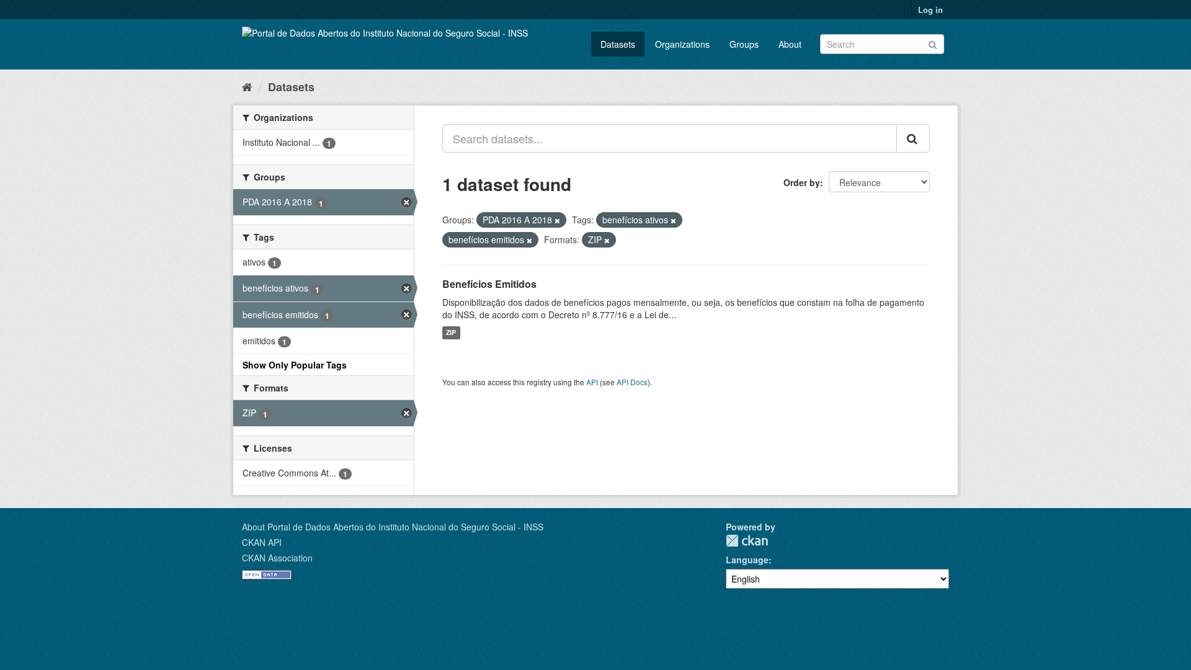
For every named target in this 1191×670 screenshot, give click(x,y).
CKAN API (262, 542)
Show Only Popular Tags (295, 365)
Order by (801, 182)
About (789, 44)
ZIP (451, 332)
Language (747, 559)
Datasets (617, 44)
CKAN (747, 540)
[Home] (247, 86)
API (592, 382)
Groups (744, 44)
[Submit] (932, 43)
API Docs (632, 382)
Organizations (682, 44)
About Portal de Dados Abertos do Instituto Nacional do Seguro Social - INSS (392, 526)
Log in (930, 10)
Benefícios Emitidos (489, 284)
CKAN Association (277, 558)
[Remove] (557, 220)
